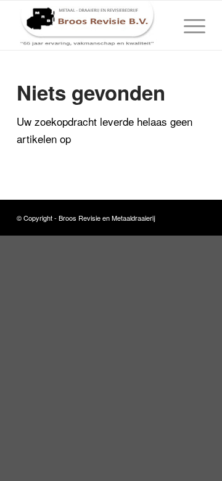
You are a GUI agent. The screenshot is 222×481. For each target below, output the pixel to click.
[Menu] (188, 25)
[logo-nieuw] (92, 25)
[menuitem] (188, 25)
